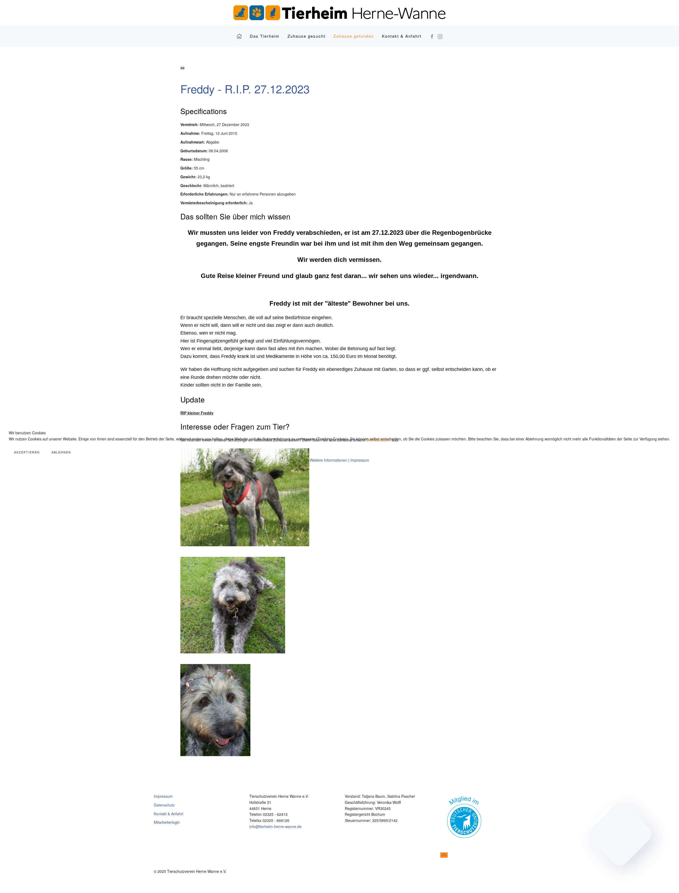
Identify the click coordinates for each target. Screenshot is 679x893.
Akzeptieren (27, 452)
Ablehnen (61, 452)
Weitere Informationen (328, 460)
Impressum (359, 460)
